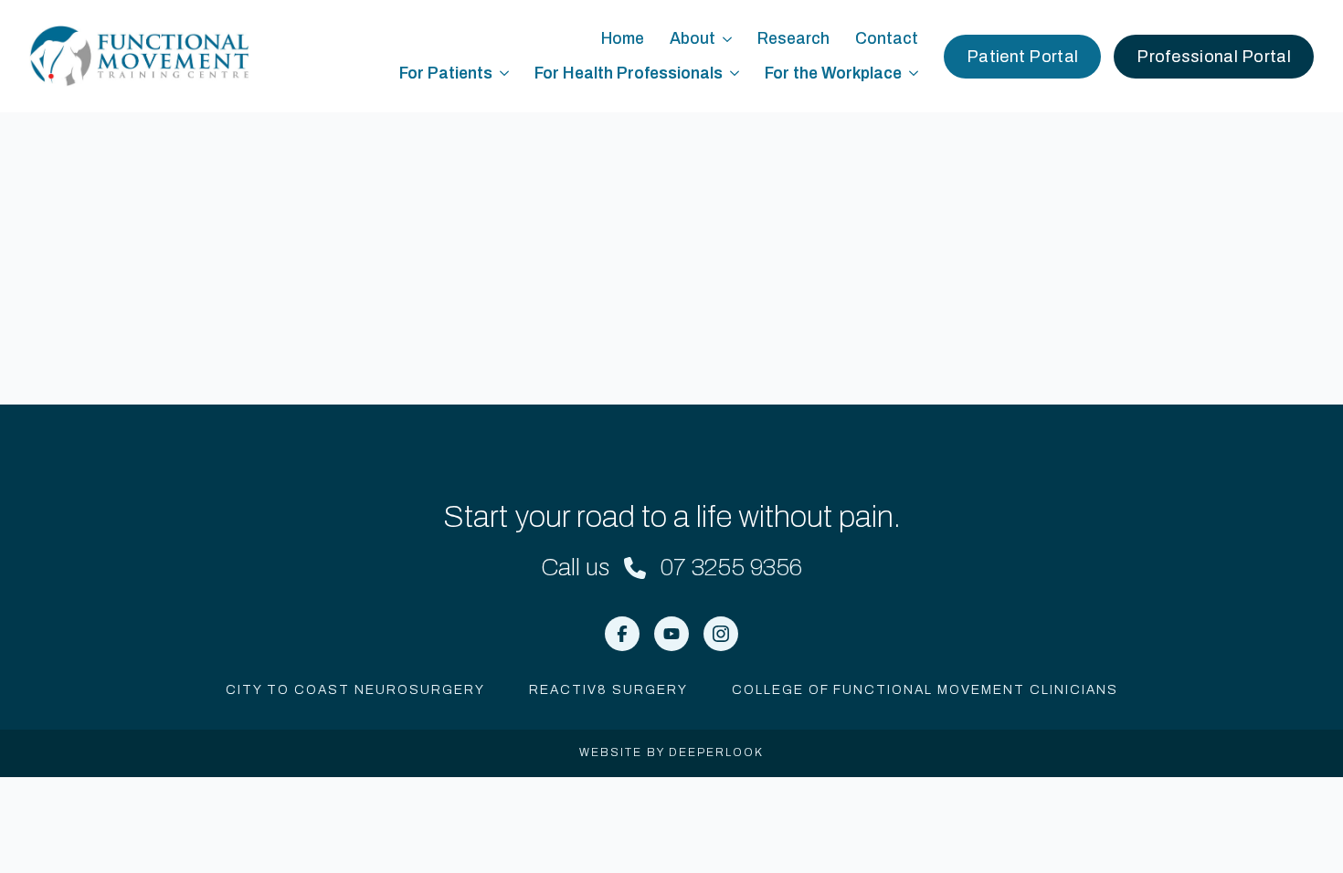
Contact (886, 38)
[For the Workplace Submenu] (916, 74)
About (692, 38)
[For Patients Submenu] (507, 74)
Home (622, 38)
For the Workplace (833, 73)
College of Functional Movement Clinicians (925, 690)
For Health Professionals (628, 73)
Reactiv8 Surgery (608, 690)
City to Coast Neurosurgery (355, 690)
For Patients (445, 73)
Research (793, 38)
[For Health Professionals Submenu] (737, 74)
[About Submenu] (730, 39)
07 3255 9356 (731, 567)
